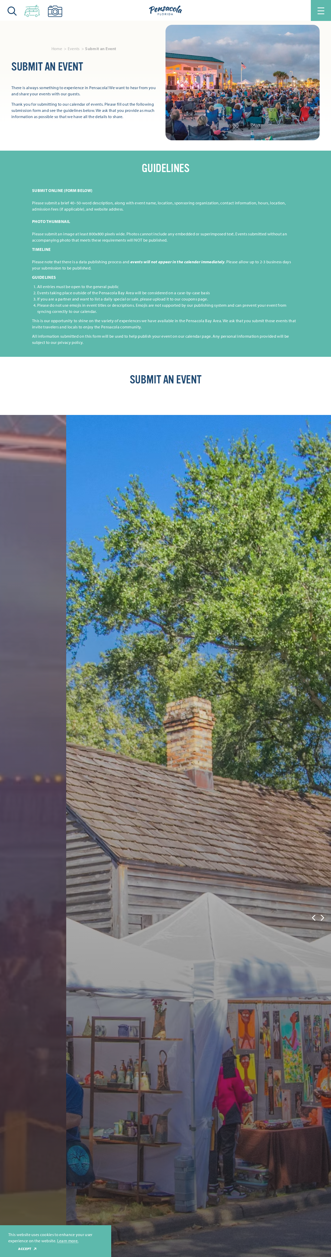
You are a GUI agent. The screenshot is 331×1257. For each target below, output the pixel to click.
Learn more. (68, 1240)
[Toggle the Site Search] (12, 10)
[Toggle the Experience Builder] (32, 10)
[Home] (165, 11)
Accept (25, 1249)
